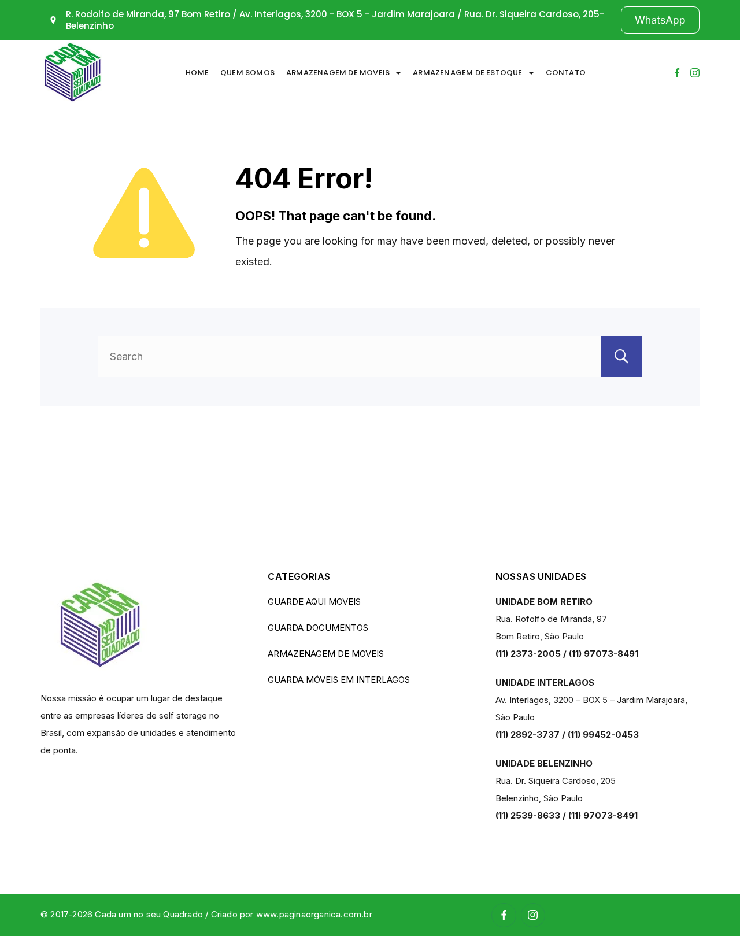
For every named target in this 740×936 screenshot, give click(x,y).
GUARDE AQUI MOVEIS (314, 601)
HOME (197, 72)
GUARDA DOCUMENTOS (318, 627)
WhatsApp (660, 20)
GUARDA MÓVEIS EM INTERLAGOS (339, 679)
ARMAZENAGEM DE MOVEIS (338, 72)
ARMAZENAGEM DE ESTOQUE (467, 72)
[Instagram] (695, 72)
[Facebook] (677, 72)
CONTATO (566, 72)
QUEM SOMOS (247, 72)
